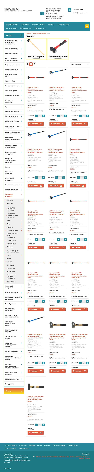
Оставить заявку (11, 28)
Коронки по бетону (11, 48)
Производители (40, 28)
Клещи (9, 255)
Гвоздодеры (11, 268)
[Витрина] (31, 64)
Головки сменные (12, 230)
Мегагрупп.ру (86, 454)
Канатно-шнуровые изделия (11, 331)
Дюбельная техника (12, 121)
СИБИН (51, 105)
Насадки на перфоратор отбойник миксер (12, 357)
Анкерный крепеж (11, 90)
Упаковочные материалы (9, 309)
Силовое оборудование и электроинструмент (11, 366)
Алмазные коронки (11, 53)
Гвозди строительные (12, 111)
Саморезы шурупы (11, 116)
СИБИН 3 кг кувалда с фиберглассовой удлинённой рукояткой (35, 336)
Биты (8, 224)
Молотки (10, 200)
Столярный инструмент (9, 287)
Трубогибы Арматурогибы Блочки (10, 323)
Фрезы (7, 107)
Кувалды (10, 203)
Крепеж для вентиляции (9, 101)
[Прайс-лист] (34, 64)
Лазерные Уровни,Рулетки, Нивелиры (10, 160)
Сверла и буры (10, 81)
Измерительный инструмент (10, 153)
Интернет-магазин (11, 24)
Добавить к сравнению (36, 110)
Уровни (7, 167)
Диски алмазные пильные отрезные (11, 59)
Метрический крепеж (12, 95)
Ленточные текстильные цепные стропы (12, 139)
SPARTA (51, 354)
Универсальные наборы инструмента (12, 235)
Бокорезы (10, 247)
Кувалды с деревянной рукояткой (11, 208)
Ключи (9, 220)
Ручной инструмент (11, 292)
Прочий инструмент (12, 351)
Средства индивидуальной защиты (11, 344)
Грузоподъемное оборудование (11, 146)
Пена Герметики (10, 304)
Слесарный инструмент (39, 33)
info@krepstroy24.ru (81, 13)
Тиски (9, 258)
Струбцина (10, 265)
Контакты (51, 24)
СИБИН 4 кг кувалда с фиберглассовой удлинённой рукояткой (56, 212)
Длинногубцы (11, 243)
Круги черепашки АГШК (11, 75)
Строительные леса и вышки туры (12, 127)
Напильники (11, 271)
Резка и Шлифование (12, 65)
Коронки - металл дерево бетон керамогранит (11, 42)
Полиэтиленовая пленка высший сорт (12, 316)
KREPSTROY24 (11, 9)
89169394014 (78, 10)
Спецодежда (9, 384)
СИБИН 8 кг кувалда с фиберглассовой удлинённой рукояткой (56, 89)
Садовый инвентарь (12, 379)
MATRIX (30, 107)
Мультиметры (11, 281)
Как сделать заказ (63, 24)
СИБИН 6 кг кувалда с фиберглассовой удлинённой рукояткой (35, 150)
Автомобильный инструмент (11, 373)
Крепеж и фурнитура (12, 86)
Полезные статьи (25, 28)
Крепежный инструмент (9, 172)
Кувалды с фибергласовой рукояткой (13, 215)
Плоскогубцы (11, 240)
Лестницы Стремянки (12, 132)
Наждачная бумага (11, 69)
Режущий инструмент (12, 185)
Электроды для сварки (10, 337)
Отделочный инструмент (9, 179)
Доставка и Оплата (38, 24)
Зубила (9, 262)
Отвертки (10, 227)
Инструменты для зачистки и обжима (13, 251)
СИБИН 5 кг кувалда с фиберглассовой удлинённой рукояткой (55, 150)
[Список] (27, 64)
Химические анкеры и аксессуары (12, 298)
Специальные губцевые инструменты (11, 276)
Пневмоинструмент (11, 189)
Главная (28, 33)
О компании (25, 24)
